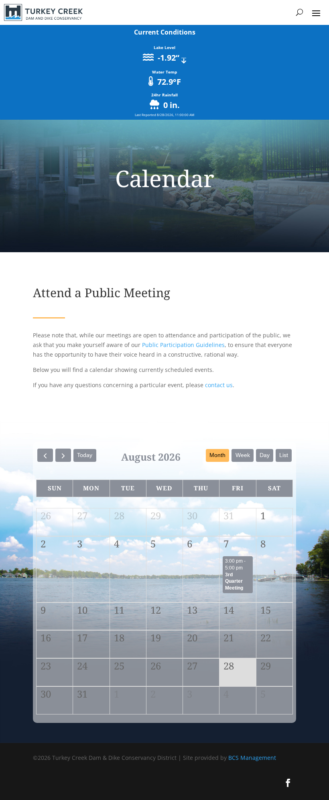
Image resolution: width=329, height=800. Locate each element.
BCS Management (252, 757)
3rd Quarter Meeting (234, 581)
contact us (219, 385)
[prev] (45, 455)
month (217, 455)
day (265, 455)
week (243, 455)
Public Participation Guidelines (183, 345)
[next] (63, 455)
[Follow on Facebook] (288, 783)
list (283, 455)
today (84, 455)
